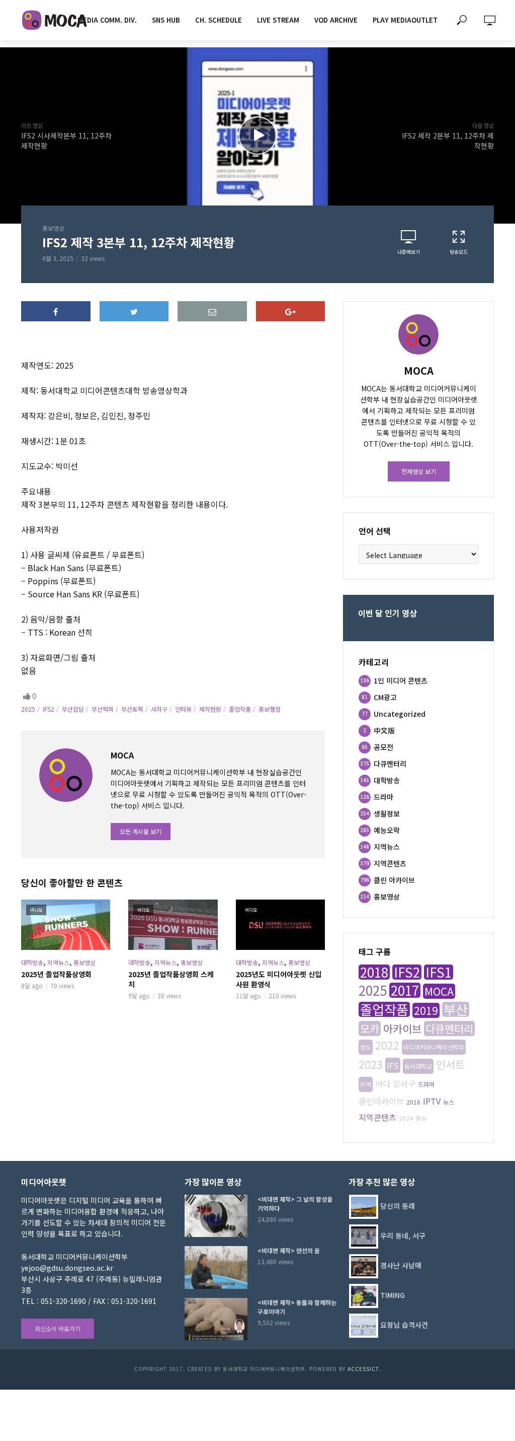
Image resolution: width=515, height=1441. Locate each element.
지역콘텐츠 (377, 1117)
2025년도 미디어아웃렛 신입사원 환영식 (278, 979)
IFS (393, 1065)
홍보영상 (53, 228)
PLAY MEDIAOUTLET (405, 20)
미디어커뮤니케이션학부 (433, 1047)
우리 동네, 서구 (402, 1235)
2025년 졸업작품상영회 (56, 974)
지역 (365, 1084)
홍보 (420, 1118)
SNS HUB (166, 20)
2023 (371, 1064)
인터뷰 (183, 709)
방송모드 (459, 251)
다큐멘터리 (449, 1028)
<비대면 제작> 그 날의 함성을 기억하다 (295, 1203)
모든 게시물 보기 (140, 831)
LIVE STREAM (278, 20)
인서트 (450, 1064)
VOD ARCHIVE (336, 20)
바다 (382, 1083)
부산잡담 (73, 709)
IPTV (432, 1101)
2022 (387, 1045)
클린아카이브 (381, 1101)
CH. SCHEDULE (218, 20)
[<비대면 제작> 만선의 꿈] (216, 1267)
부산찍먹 (103, 709)
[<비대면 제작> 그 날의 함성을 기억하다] (216, 1216)
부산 (456, 1009)
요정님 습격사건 (404, 1325)
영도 (365, 1047)
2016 (413, 1101)
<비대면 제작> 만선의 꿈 (289, 1250)
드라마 (426, 1084)
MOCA (439, 991)
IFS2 (48, 709)
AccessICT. (364, 1369)
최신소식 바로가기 (57, 1328)
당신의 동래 (397, 1206)
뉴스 (448, 1101)
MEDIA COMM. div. (107, 20)
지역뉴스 (58, 962)
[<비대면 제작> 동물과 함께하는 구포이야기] (216, 1319)
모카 (369, 1028)
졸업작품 (240, 709)
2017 (405, 990)
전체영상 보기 (418, 471)
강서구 (404, 1083)
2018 (374, 972)
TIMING (392, 1295)
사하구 (159, 709)
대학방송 (32, 962)
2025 (28, 709)
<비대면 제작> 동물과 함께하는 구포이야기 (297, 1307)
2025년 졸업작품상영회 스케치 (171, 979)
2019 (426, 1010)
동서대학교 (418, 1066)
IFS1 (438, 972)
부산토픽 (132, 709)
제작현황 (210, 709)
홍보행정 (270, 709)
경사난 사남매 (400, 1265)
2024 (406, 1118)
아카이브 (402, 1028)
